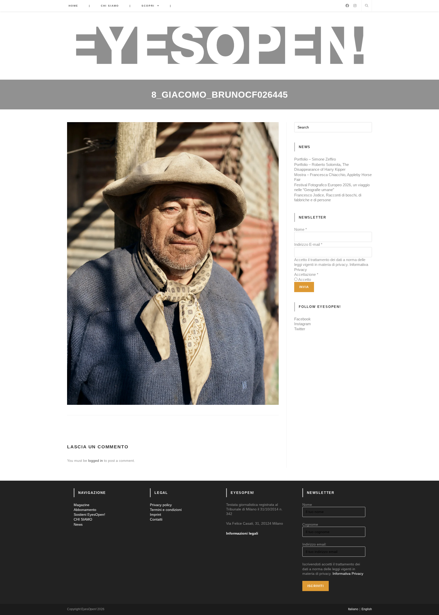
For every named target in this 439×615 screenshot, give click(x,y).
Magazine (81, 505)
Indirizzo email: (314, 544)
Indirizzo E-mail (308, 244)
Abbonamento (85, 510)
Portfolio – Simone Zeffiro (315, 159)
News (78, 524)
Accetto (304, 279)
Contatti (156, 519)
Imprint (155, 514)
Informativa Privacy (348, 573)
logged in (95, 461)
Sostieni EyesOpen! (89, 514)
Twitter (299, 329)
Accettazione (306, 274)
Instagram (302, 324)
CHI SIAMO (83, 519)
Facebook (302, 319)
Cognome (310, 524)
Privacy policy (161, 505)
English (367, 609)
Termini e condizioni (166, 510)
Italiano (353, 609)
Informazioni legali (242, 533)
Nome (300, 229)
